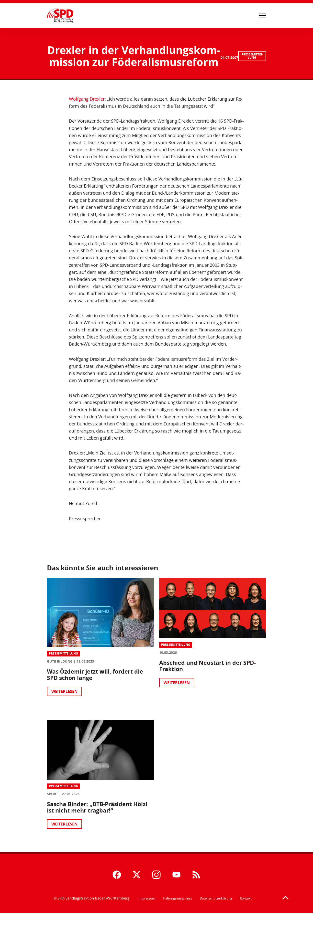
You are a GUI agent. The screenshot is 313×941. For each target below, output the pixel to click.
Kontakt (246, 898)
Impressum (146, 898)
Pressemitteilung (252, 56)
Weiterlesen (64, 691)
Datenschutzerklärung (216, 898)
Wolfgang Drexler (87, 99)
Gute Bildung (60, 661)
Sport (52, 794)
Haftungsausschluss (177, 898)
